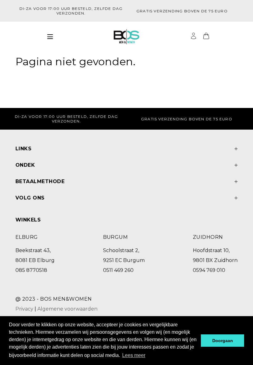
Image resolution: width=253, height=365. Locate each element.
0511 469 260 (118, 270)
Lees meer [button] (133, 355)
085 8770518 (31, 270)
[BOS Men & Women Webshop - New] (126, 37)
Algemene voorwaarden (67, 309)
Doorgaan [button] (222, 340)
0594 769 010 (209, 270)
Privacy (24, 309)
